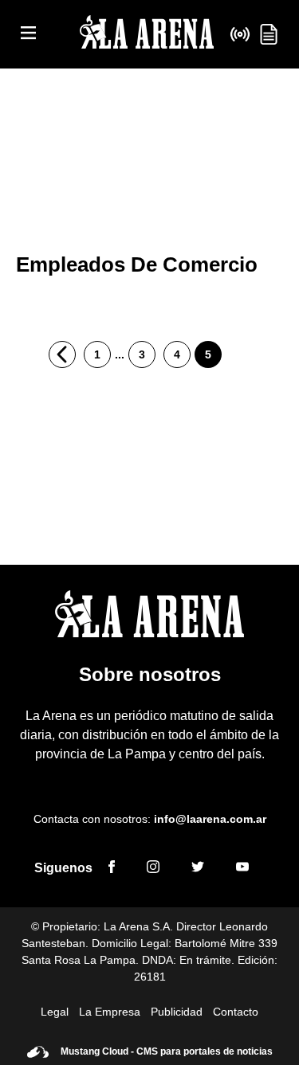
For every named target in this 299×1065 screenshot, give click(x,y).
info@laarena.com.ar (210, 818)
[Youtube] (242, 869)
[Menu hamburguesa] (28, 33)
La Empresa (109, 1011)
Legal (55, 1011)
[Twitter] (197, 869)
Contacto (235, 1011)
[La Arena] (147, 34)
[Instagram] (153, 869)
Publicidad (177, 1011)
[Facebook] (111, 869)
